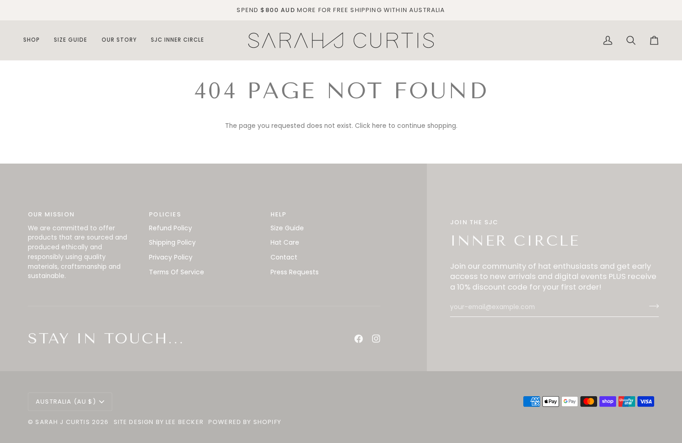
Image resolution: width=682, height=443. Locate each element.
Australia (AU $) (66, 401)
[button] (35, 40)
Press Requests (294, 272)
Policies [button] (164, 214)
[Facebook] (358, 339)
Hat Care (284, 242)
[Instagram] (376, 339)
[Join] (651, 305)
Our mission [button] (51, 214)
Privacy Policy (171, 257)
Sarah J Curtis (62, 422)
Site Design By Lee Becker (159, 422)
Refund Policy (170, 228)
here (379, 125)
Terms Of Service (176, 272)
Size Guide (287, 228)
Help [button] (278, 214)
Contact (283, 257)
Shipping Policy (172, 242)
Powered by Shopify (244, 422)
